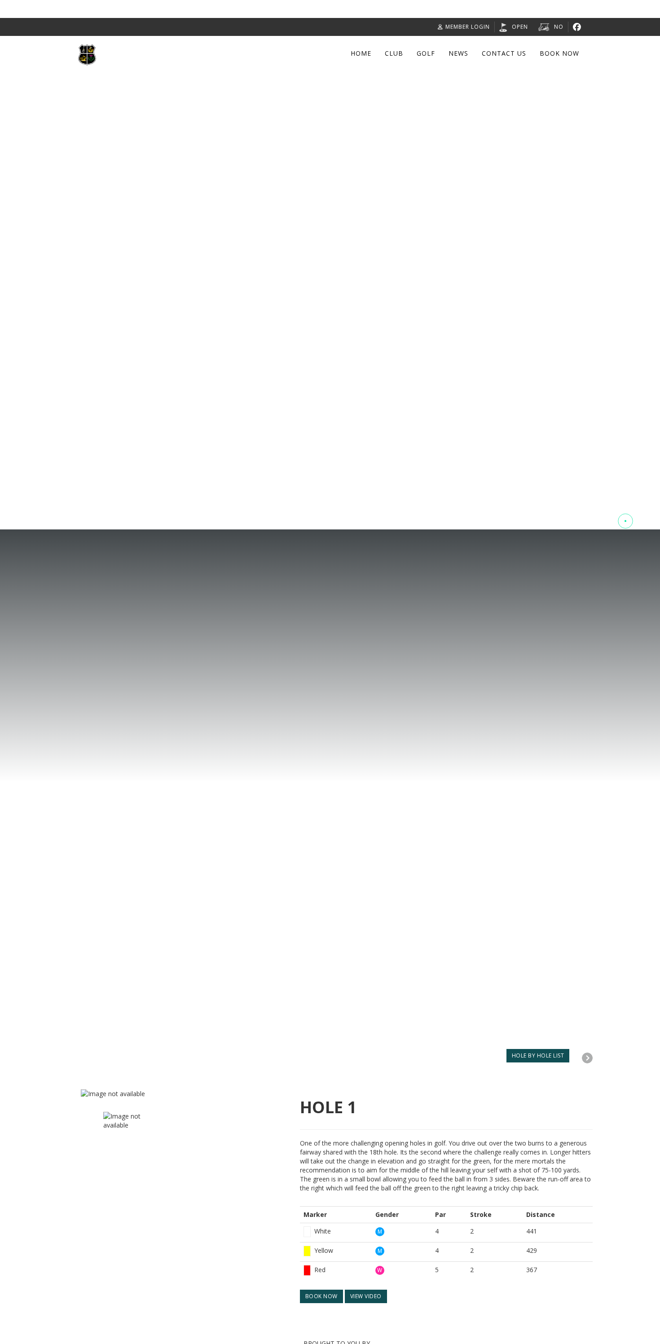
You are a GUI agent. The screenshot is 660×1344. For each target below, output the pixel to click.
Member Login (467, 27)
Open (520, 27)
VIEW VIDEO (366, 1296)
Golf (426, 53)
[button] (625, 488)
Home (361, 53)
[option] (183, 1093)
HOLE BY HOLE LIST (538, 1055)
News (458, 53)
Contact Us (504, 53)
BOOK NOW (321, 1296)
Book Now (559, 53)
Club (394, 53)
